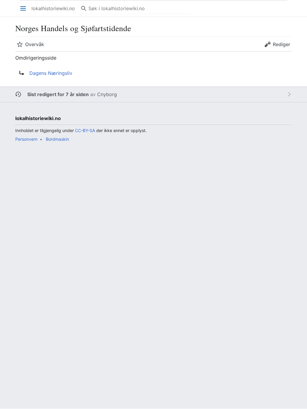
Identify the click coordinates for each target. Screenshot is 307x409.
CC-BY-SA (85, 130)
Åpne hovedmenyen (25, 11)
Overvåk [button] (34, 44)
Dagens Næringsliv (50, 73)
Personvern (26, 139)
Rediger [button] (281, 44)
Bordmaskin (57, 139)
